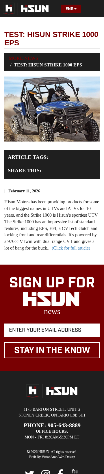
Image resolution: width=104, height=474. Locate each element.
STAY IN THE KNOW (52, 350)
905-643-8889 (64, 425)
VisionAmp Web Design (58, 457)
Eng (70, 9)
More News (23, 58)
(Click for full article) (70, 248)
